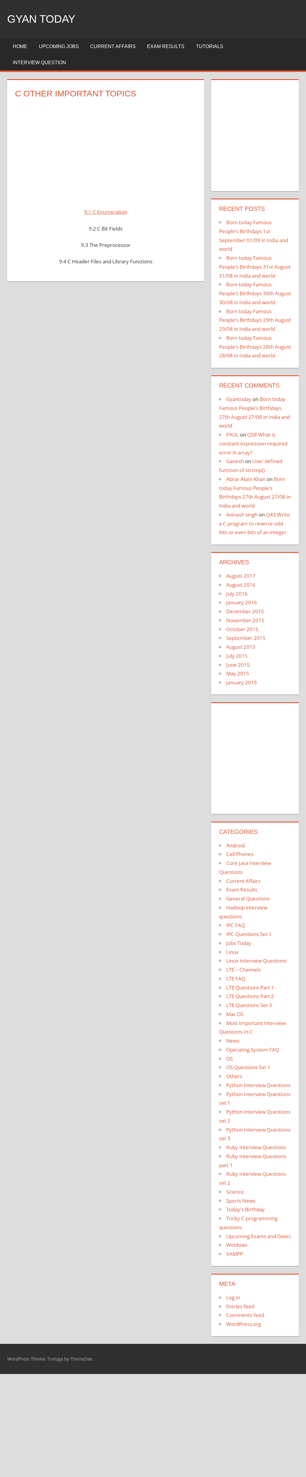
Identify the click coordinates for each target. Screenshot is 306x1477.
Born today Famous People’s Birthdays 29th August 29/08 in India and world (255, 320)
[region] (106, 149)
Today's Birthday (245, 1209)
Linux (232, 952)
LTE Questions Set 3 (249, 1005)
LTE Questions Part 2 (250, 996)
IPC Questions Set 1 (249, 934)
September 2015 (246, 637)
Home (20, 46)
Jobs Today (238, 943)
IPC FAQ (235, 925)
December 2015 (245, 611)
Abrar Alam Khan (245, 479)
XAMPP (234, 1253)
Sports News (240, 1200)
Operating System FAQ (252, 1049)
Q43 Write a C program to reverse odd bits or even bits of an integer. (254, 523)
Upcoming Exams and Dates (258, 1236)
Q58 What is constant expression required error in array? (253, 443)
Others (234, 1076)
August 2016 (240, 584)
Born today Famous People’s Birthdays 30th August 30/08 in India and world (255, 293)
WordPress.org (243, 1324)
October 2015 (242, 629)
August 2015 (240, 646)
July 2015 (237, 655)
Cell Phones (239, 854)
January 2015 (241, 682)
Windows (236, 1244)
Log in (233, 1297)
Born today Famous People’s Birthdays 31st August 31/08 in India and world (254, 266)
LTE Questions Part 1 (250, 987)
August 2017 (240, 575)
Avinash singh (242, 514)
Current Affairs (113, 46)
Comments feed (245, 1315)
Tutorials (209, 46)
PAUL (232, 434)
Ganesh (235, 461)
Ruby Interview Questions (256, 1147)
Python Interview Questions (258, 1085)
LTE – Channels (243, 969)
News (232, 1040)
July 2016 (237, 593)
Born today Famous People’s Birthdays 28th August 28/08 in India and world (255, 346)
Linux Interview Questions (256, 960)
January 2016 (241, 602)
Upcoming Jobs (59, 46)
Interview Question (39, 62)
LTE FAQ (235, 978)
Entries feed (240, 1306)
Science (235, 1191)
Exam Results (165, 46)
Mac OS (235, 1014)
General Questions (248, 898)
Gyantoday (238, 399)
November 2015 (245, 620)
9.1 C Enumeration (105, 211)
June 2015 (238, 664)
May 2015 (237, 673)
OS (229, 1058)
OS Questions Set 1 (248, 1067)
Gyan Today (41, 19)
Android (235, 845)
